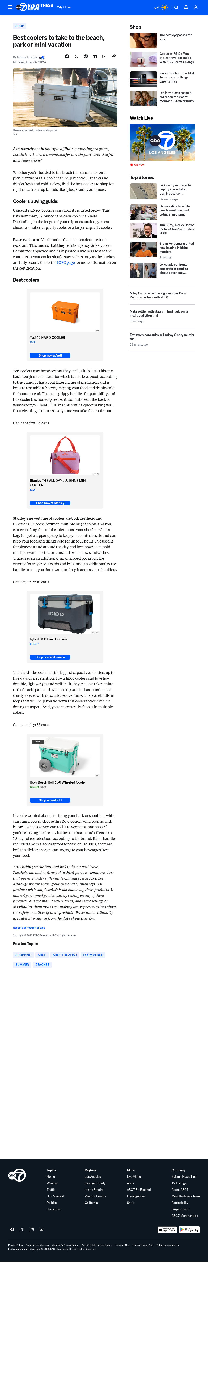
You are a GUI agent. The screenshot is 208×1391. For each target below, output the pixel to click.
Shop (130, 1202)
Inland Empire (94, 1189)
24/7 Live (64, 7)
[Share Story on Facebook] (67, 56)
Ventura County (95, 1196)
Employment (180, 1209)
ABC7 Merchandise (185, 1215)
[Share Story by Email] (104, 56)
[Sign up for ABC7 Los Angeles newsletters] (41, 1230)
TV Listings (179, 1183)
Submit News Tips (184, 1176)
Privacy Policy (15, 1245)
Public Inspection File (167, 1245)
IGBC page (66, 262)
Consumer (54, 1209)
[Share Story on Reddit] (85, 56)
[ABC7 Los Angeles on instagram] (32, 1230)
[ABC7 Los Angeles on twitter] (22, 1230)
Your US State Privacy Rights (96, 1245)
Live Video (134, 1176)
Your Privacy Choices (37, 1245)
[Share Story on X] (76, 56)
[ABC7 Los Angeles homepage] (34, 7)
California (91, 1202)
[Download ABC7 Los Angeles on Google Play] (189, 1229)
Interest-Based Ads (142, 1245)
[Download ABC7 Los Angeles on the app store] (167, 1229)
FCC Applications (17, 1249)
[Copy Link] (113, 56)
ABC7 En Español (139, 1189)
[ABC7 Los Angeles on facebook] (12, 1230)
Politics (51, 1202)
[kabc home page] (17, 1175)
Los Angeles (93, 1176)
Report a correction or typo (29, 928)
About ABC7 (180, 1189)
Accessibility (180, 1202)
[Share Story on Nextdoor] (95, 56)
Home (51, 1176)
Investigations (136, 1196)
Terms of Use (122, 1245)
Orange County (95, 1183)
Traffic (51, 1189)
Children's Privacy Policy (65, 1245)
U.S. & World (55, 1196)
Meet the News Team (186, 1196)
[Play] (162, 142)
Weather (52, 1183)
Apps (130, 1183)
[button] (10, 7)
